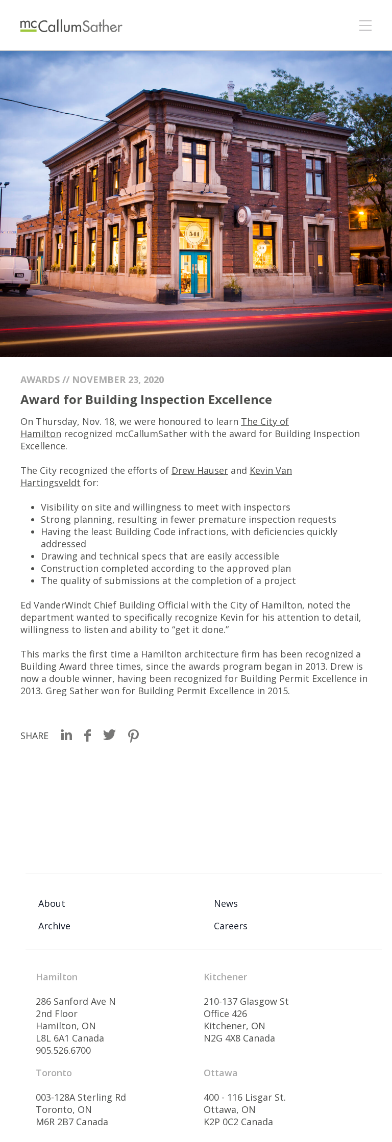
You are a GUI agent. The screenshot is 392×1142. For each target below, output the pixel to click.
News (226, 903)
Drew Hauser (200, 470)
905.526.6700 (63, 1050)
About (51, 903)
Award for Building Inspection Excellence (146, 399)
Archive (54, 926)
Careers (231, 926)
